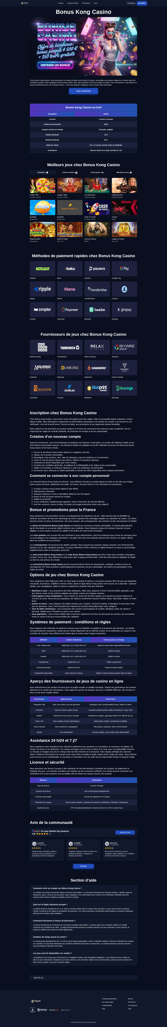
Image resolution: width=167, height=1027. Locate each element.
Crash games (95, 172)
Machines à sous (123, 172)
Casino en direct (68, 172)
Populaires (41, 172)
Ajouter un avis (125, 832)
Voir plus (83, 866)
